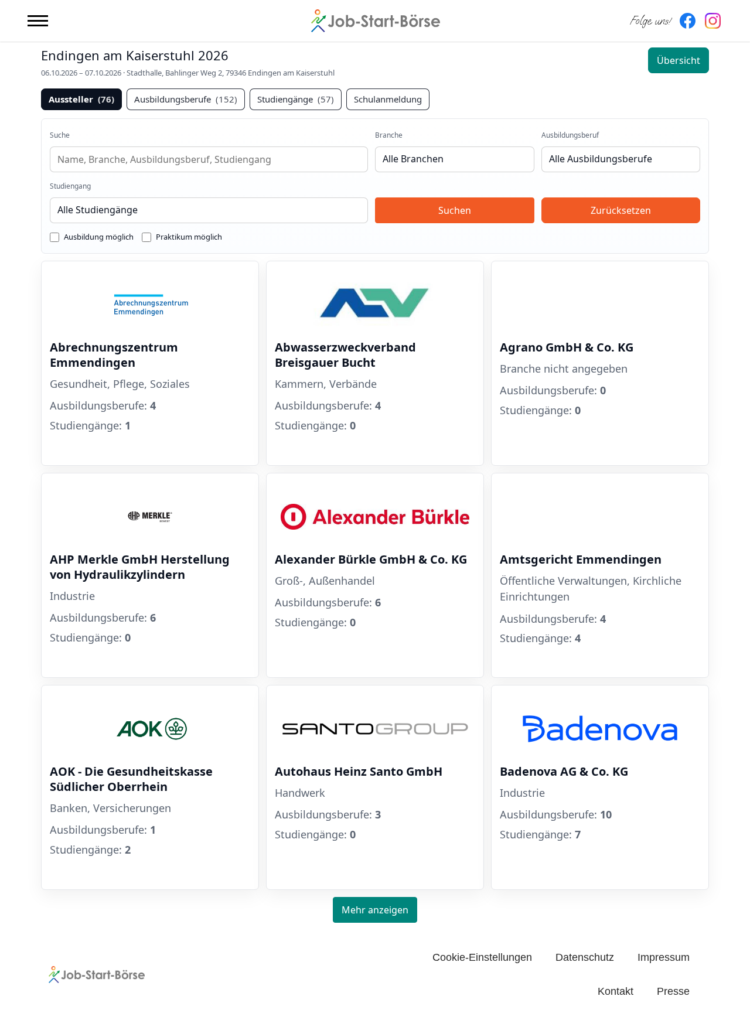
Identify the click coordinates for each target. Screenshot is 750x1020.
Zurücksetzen (621, 210)
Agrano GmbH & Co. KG (566, 347)
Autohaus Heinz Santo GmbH (358, 771)
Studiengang (70, 186)
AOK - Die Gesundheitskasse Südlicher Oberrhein (131, 778)
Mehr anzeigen (375, 909)
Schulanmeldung (388, 99)
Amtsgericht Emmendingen (581, 559)
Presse (673, 991)
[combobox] (209, 159)
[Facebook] (688, 21)
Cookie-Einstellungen (482, 957)
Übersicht (678, 60)
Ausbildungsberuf (570, 135)
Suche (60, 135)
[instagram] (713, 21)
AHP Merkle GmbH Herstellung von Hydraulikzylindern (140, 566)
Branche (389, 135)
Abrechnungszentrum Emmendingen (114, 354)
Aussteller (81, 99)
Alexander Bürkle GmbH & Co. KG (371, 559)
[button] (38, 21)
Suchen (454, 210)
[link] (150, 363)
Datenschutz (584, 957)
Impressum (664, 957)
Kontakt (615, 991)
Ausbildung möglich (99, 236)
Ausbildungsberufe (185, 99)
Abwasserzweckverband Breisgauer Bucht (345, 354)
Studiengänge (295, 99)
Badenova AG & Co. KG (564, 771)
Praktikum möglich (189, 236)
